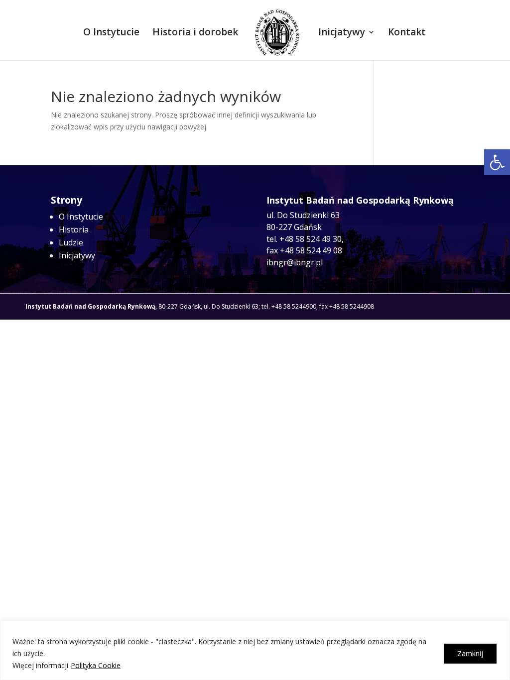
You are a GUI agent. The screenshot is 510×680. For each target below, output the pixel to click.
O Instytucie (111, 33)
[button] (497, 162)
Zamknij (470, 653)
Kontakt (407, 33)
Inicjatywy (341, 33)
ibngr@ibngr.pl (294, 262)
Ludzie (71, 242)
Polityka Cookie (96, 665)
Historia (74, 229)
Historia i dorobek (195, 33)
